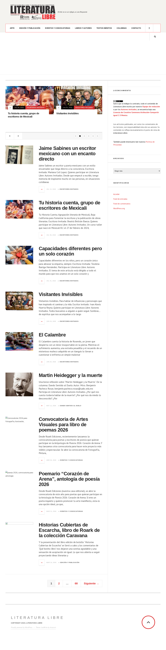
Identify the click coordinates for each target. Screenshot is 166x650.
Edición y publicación (29, 28)
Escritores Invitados (36, 107)
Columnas (122, 28)
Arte (12, 28)
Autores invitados (129, 109)
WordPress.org (119, 208)
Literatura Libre (37, 618)
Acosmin (53, 627)
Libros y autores (83, 28)
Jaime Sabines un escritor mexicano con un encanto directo (67, 154)
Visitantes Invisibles (19, 113)
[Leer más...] (42, 189)
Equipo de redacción (151, 106)
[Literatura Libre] (33, 12)
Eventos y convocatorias (57, 28)
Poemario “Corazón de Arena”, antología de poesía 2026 (69, 479)
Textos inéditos (104, 28)
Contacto (136, 28)
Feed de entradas (120, 199)
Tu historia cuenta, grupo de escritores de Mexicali (69, 205)
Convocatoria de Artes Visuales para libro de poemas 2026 (63, 424)
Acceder (116, 194)
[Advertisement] (83, 57)
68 (76, 583)
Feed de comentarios (121, 203)
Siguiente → (91, 583)
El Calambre (52, 334)
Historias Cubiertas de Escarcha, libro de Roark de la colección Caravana (69, 530)
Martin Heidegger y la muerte (72, 119)
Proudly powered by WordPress (21, 627)
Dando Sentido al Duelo (67, 114)
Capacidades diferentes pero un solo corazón (70, 251)
